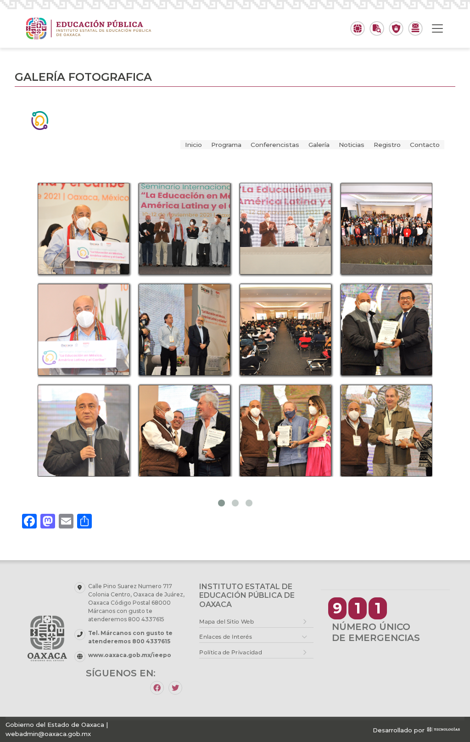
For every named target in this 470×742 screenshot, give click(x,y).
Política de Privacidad (230, 652)
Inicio (193, 144)
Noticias (351, 144)
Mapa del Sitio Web (226, 621)
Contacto (425, 144)
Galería (319, 144)
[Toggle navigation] (437, 28)
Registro (387, 144)
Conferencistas (275, 144)
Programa (226, 144)
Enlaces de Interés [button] (225, 636)
